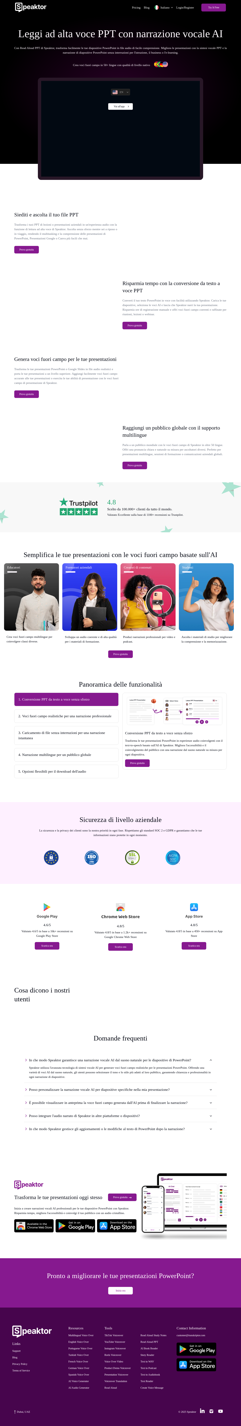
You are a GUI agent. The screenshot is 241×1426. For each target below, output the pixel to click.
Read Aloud (110, 1387)
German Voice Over (78, 1368)
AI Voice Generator (78, 1381)
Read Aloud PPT (149, 1341)
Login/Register (185, 7)
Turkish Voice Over (78, 1355)
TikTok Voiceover (113, 1335)
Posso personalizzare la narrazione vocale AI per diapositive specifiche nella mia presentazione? (99, 1090)
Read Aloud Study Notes (153, 1335)
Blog (147, 7)
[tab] (66, 699)
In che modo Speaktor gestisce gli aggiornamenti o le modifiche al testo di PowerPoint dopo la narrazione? (107, 1129)
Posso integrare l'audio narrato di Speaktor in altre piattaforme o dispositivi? (84, 1116)
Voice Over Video (113, 1361)
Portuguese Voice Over (80, 1348)
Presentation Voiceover (116, 1374)
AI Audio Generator (78, 1387)
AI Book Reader (149, 1348)
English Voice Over (78, 1341)
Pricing (136, 7)
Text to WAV (147, 1361)
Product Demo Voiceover (117, 1368)
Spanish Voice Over (78, 1374)
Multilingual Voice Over (80, 1335)
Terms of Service (21, 1370)
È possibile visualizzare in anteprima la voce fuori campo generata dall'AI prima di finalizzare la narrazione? (108, 1103)
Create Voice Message (152, 1387)
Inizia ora (120, 1290)
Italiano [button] (165, 7)
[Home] (30, 7)
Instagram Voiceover (115, 1348)
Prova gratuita (26, 249)
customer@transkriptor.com (191, 1335)
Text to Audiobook (150, 1374)
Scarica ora (47, 945)
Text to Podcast (148, 1368)
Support (16, 1350)
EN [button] (121, 92)
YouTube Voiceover (114, 1341)
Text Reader (147, 1381)
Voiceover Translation (115, 1381)
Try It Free (213, 7)
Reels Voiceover (112, 1355)
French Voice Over (78, 1361)
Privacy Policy (19, 1364)
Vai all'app (119, 106)
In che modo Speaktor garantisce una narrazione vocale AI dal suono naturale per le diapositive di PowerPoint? (110, 1060)
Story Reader (147, 1355)
